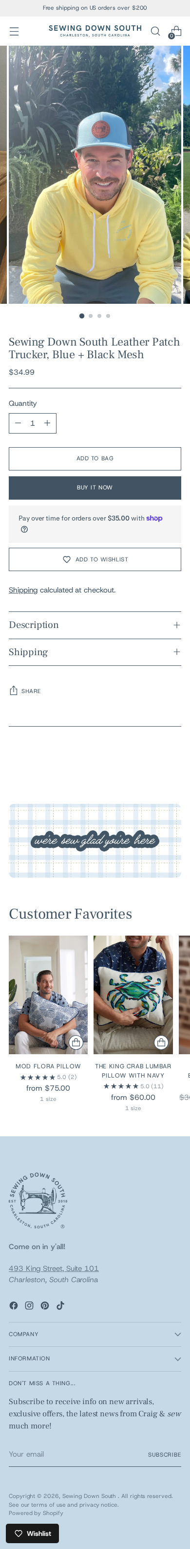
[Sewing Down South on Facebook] (14, 1307)
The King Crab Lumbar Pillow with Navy (133, 1070)
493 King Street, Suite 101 (54, 1268)
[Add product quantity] (47, 423)
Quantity (23, 403)
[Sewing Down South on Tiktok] (61, 1307)
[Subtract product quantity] (18, 423)
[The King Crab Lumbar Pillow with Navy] (133, 995)
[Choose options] (76, 1042)
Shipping (23, 590)
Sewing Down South (90, 1496)
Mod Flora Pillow (48, 1066)
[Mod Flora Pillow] (48, 995)
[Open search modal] (155, 31)
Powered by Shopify (36, 1513)
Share (31, 691)
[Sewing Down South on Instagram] (30, 1307)
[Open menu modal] (14, 31)
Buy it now (95, 487)
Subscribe (164, 1455)
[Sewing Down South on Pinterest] (46, 1307)
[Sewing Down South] (95, 31)
